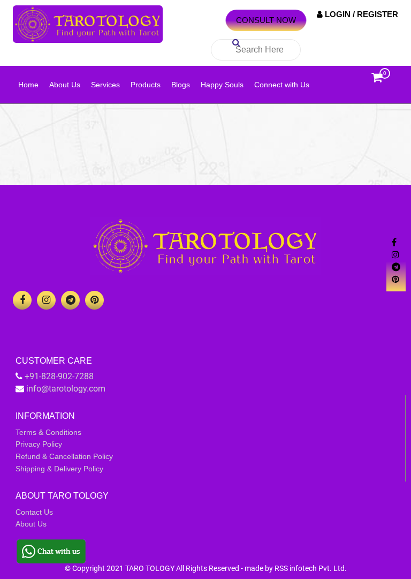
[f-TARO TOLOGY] (22, 300)
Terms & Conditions (48, 432)
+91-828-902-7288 (59, 376)
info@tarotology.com (65, 389)
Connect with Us (281, 84)
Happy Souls (222, 84)
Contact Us (34, 512)
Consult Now (266, 20)
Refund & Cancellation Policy (64, 456)
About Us (64, 84)
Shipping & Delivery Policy (59, 468)
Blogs (180, 84)
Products (146, 84)
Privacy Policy (39, 444)
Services (105, 84)
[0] (376, 80)
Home (28, 84)
